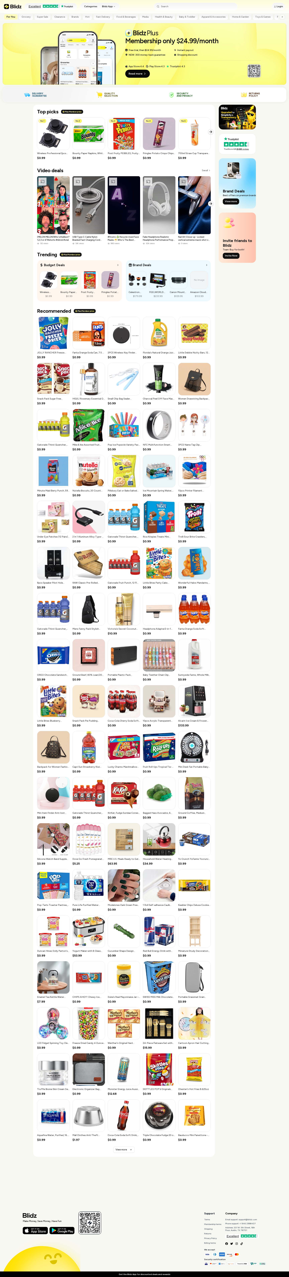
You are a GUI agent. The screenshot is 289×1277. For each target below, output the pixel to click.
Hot (87, 16)
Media (145, 16)
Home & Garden (240, 16)
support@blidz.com (248, 1219)
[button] (53, 138)
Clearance (59, 16)
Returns (207, 1233)
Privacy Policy (210, 1238)
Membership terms (212, 1224)
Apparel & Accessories (214, 16)
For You (11, 16)
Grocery (26, 16)
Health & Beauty (164, 16)
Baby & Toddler (187, 16)
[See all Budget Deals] (118, 265)
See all (205, 170)
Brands (75, 16)
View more (121, 1149)
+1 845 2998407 (247, 1223)
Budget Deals (54, 265)
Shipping (208, 1229)
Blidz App (107, 6)
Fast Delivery (103, 16)
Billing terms (210, 1243)
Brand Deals (142, 265)
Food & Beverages (126, 16)
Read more (135, 73)
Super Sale (42, 16)
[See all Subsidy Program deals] (206, 265)
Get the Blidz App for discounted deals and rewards (144, 1274)
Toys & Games (263, 16)
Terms (207, 1219)
